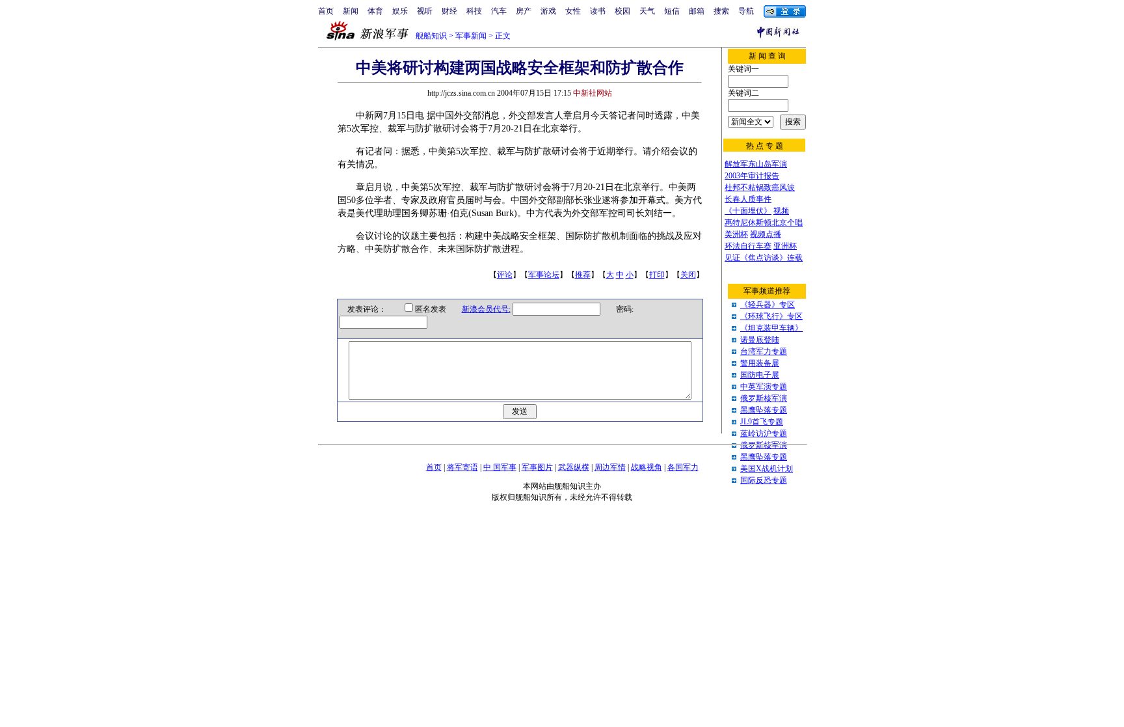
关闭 (688, 274)
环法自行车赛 (748, 246)
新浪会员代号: (486, 309)
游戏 (548, 11)
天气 (647, 11)
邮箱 (696, 11)
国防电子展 (759, 374)
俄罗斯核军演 (763, 398)
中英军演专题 (763, 386)
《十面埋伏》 (748, 210)
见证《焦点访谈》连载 (764, 257)
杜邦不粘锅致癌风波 (760, 187)
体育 (375, 11)
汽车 (499, 11)
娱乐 (400, 11)
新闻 (350, 11)
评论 (505, 274)
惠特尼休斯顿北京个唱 (764, 222)
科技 (474, 11)
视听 (425, 11)
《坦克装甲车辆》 (771, 328)
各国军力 (683, 467)
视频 (781, 210)
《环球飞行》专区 (771, 316)
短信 (672, 11)
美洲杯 (736, 234)
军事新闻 (471, 35)
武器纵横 (573, 467)
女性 (573, 11)
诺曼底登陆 (759, 339)
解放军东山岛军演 (756, 164)
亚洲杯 (785, 246)
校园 (622, 11)
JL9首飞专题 (761, 421)
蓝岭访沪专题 (763, 433)
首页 (326, 11)
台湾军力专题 (763, 351)
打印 (657, 274)
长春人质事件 (748, 199)
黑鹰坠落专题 (763, 410)
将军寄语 (462, 467)
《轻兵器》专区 (767, 304)
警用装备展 (759, 363)
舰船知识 (431, 35)
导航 (746, 11)
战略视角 (646, 467)
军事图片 (537, 467)
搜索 (721, 11)
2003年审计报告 (752, 175)
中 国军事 (499, 467)
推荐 (583, 274)
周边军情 (610, 467)
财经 (449, 11)
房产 (523, 11)
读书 (598, 11)
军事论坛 (543, 274)
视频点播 (765, 234)
